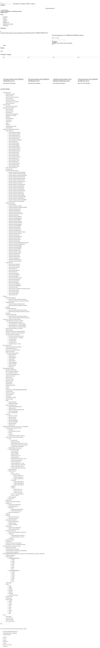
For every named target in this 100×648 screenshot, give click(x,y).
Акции (5, 21)
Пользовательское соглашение (10, 632)
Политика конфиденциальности (10, 631)
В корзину (55, 41)
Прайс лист (6, 22)
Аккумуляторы (23, 32)
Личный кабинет (7, 634)
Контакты (5, 25)
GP (52, 44)
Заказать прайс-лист (50, 8)
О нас (4, 18)
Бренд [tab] (4, 45)
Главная (5, 16)
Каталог (5, 19)
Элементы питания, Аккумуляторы (12, 32)
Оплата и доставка (8, 24)
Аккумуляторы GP (68, 43)
